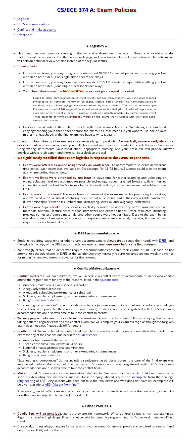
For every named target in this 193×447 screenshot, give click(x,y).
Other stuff (24, 35)
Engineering (26, 381)
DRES (163, 240)
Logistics (23, 19)
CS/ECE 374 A (75, 10)
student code (109, 280)
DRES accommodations (33, 24)
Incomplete (139, 377)
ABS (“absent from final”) (62, 384)
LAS (42, 381)
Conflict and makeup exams (36, 29)
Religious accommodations (42, 300)
